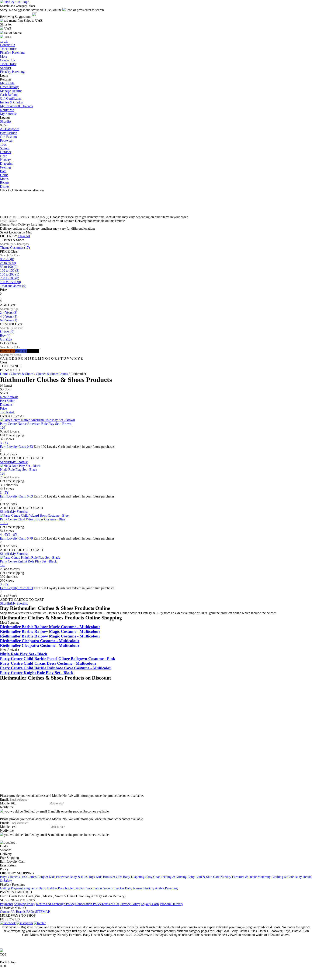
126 (2, 427)
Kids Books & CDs (109, 877)
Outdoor (5, 152)
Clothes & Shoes (22, 374)
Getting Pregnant (12, 888)
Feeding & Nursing (174, 877)
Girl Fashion (8, 136)
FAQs (30, 911)
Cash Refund (9, 94)
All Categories (9, 129)
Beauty (5, 182)
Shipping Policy (24, 904)
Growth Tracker (113, 888)
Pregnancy (31, 888)
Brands (20, 911)
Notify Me (7, 110)
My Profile (7, 83)
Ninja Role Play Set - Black (18, 469)
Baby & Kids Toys (82, 877)
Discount (6, 404)
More (3, 56)
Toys (3, 144)
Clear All (24, 236)
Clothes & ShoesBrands (52, 374)
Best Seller (7, 401)
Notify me (7, 807)
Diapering (6, 163)
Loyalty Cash (150, 904)
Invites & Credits (11, 102)
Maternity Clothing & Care (276, 877)
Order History (9, 87)
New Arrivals (9, 397)
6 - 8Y (13, 534)
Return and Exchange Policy (55, 904)
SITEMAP (42, 911)
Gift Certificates (10, 98)
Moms (4, 179)
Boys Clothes (9, 877)
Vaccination (94, 888)
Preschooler (66, 888)
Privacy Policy (130, 904)
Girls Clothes (28, 877)
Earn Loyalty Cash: (16, 446)
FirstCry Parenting (12, 71)
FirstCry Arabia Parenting (160, 888)
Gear (3, 156)
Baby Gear (152, 877)
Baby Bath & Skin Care (203, 877)
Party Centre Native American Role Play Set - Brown (36, 423)
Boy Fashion (8, 133)
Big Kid (79, 888)
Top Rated (7, 412)
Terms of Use (110, 904)
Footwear (6, 140)
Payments (6, 904)
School (4, 148)
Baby (42, 888)
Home (4, 175)
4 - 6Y (4, 534)
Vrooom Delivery (171, 904)
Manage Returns (11, 91)
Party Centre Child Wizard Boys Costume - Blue (32, 519)
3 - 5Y (4, 443)
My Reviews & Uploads (16, 106)
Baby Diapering (133, 877)
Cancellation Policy (88, 904)
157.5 (4, 523)
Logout (5, 117)
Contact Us (7, 60)
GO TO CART (33, 458)
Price (3, 408)
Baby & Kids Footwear (53, 877)
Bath (3, 171)
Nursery (5, 159)
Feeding (5, 167)
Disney (5, 186)
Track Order (8, 64)
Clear (14, 251)
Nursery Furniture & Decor (238, 877)
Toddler (52, 888)
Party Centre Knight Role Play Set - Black (28, 561)
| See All (18, 416)
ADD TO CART (11, 458)
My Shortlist (8, 114)
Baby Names (133, 888)
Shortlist (5, 68)
